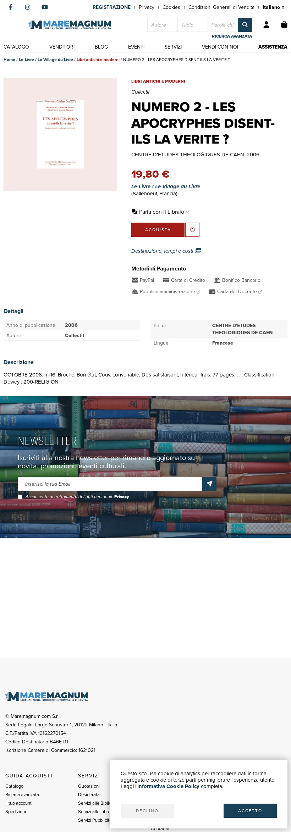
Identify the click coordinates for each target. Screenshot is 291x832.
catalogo (16, 46)
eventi (136, 46)
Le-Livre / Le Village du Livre (46, 59)
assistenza (272, 46)
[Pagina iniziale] (70, 25)
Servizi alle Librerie (96, 811)
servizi (173, 46)
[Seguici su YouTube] (45, 7)
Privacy (146, 7)
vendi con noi (220, 46)
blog (101, 46)
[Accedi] (266, 24)
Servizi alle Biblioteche (100, 803)
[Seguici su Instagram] (28, 7)
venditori (62, 46)
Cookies (171, 7)
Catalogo (14, 786)
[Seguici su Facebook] (11, 7)
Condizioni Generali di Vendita (221, 7)
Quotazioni (89, 786)
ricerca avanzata (232, 36)
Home (9, 59)
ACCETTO (250, 811)
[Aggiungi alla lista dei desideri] (192, 230)
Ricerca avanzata (22, 794)
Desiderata (89, 794)
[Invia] (209, 484)
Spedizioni (15, 811)
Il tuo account (18, 803)
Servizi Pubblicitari (96, 820)
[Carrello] (284, 24)
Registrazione (112, 7)
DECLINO (147, 811)
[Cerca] (245, 25)
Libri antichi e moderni (98, 59)
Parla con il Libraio (162, 212)
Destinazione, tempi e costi (162, 251)
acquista (158, 230)
